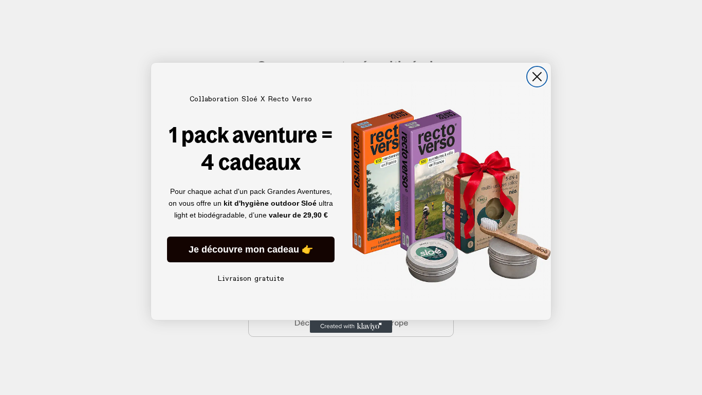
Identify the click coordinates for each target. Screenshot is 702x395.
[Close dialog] (537, 76)
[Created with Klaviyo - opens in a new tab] (351, 326)
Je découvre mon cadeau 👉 (251, 249)
